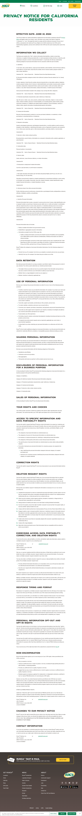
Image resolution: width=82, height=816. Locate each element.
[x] (65, 782)
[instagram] (73, 782)
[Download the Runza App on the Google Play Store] (74, 787)
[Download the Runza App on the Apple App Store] (64, 787)
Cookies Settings (53, 813)
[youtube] (69, 782)
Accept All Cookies (71, 813)
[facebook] (62, 782)
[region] (41, 813)
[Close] (80, 813)
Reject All (62, 813)
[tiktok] (76, 782)
